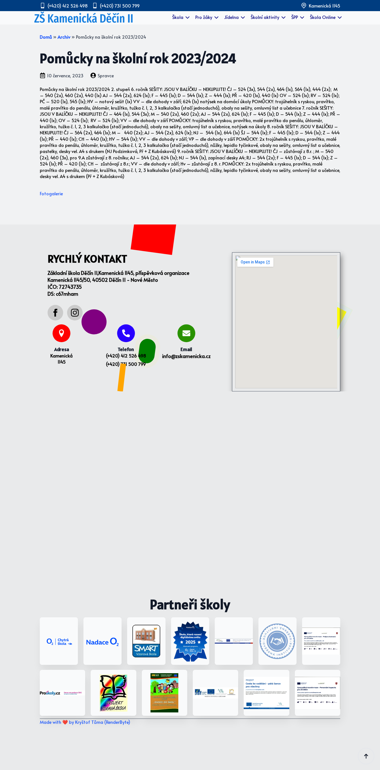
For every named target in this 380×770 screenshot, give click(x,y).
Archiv (64, 37)
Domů (46, 37)
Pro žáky (203, 17)
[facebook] (55, 312)
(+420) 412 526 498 (126, 355)
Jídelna (231, 17)
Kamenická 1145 (61, 358)
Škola (177, 17)
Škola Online (322, 17)
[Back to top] (366, 756)
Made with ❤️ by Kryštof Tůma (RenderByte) (85, 722)
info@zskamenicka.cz (186, 355)
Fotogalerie (51, 193)
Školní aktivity (265, 17)
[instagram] (75, 312)
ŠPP (294, 17)
